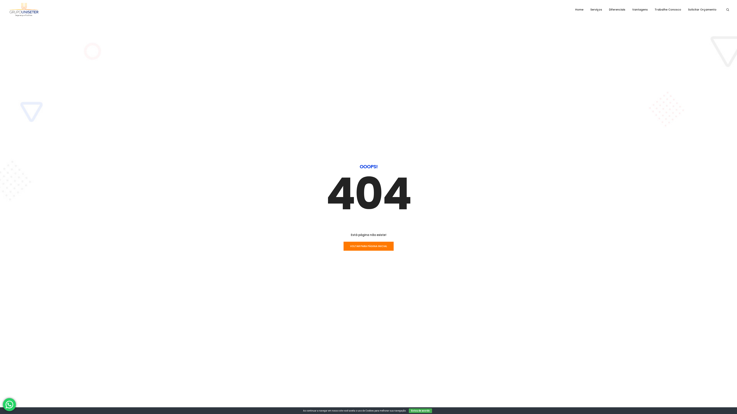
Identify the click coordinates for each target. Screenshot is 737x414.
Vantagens (640, 10)
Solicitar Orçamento (702, 10)
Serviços (596, 10)
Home (579, 10)
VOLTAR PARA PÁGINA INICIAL (368, 246)
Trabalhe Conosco (668, 10)
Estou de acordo (420, 410)
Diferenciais (617, 10)
